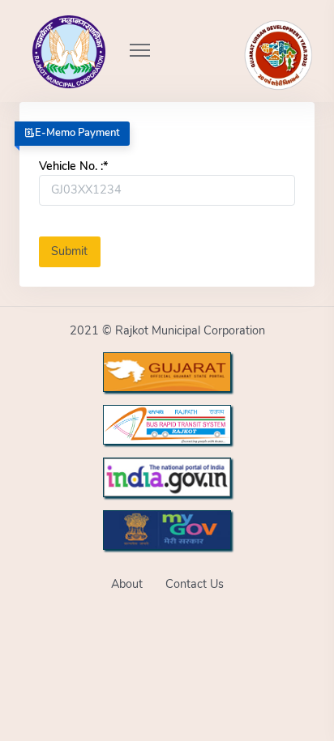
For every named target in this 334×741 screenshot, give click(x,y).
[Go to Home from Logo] (51, 28)
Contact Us (194, 584)
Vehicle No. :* (73, 166)
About (127, 584)
